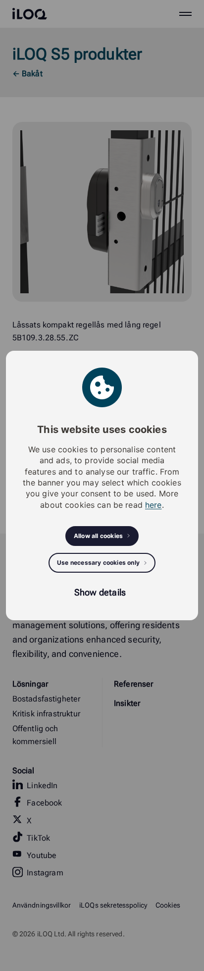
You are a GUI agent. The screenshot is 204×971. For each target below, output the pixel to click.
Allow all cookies (98, 535)
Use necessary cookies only (98, 562)
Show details (100, 592)
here (153, 505)
